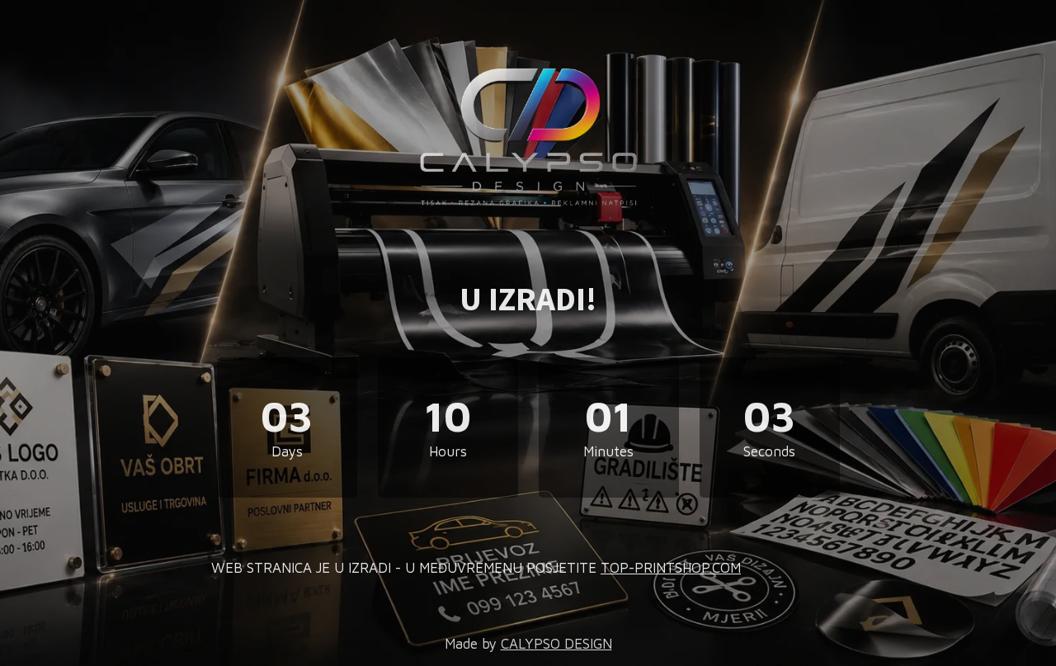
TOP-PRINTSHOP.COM (671, 568)
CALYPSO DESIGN (556, 643)
